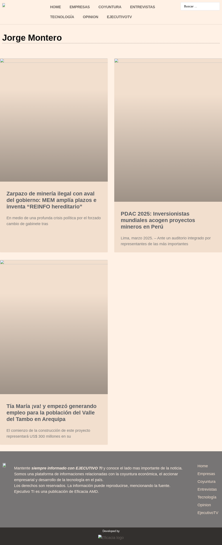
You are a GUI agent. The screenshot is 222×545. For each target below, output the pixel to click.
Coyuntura (109, 7)
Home (55, 7)
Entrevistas (142, 7)
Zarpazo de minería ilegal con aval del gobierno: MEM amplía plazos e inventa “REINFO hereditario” (51, 200)
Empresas (80, 7)
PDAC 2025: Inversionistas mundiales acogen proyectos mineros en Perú (158, 220)
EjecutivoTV (119, 17)
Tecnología (62, 17)
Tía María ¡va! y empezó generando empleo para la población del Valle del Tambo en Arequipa (51, 412)
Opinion (90, 17)
